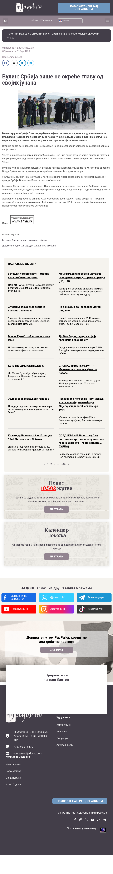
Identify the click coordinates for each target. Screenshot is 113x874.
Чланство (61, 731)
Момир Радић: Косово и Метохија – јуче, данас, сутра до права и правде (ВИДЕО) (82, 277)
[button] (5, 21)
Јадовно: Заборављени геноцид (28, 398)
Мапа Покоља (13, 777)
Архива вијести (64, 745)
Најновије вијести (30, 33)
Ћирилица (47, 20)
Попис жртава (13, 771)
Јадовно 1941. (63, 724)
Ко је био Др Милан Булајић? (26, 365)
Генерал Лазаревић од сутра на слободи (24, 240)
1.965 (63, 464)
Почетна (12, 33)
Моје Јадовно (13, 764)
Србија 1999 (23, 51)
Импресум (62, 738)
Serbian (65, 20)
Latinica (34, 20)
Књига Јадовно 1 (14, 784)
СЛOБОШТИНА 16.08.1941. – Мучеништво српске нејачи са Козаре (78, 369)
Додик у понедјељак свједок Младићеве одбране (29, 245)
